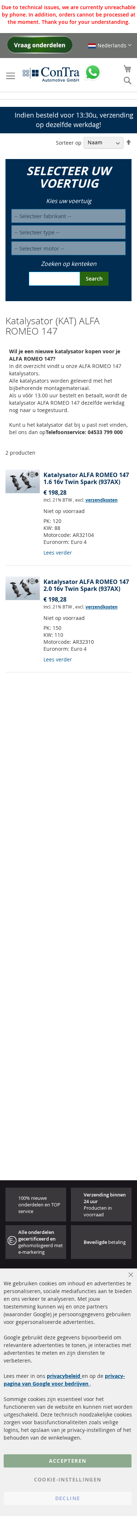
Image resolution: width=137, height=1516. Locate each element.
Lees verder (57, 552)
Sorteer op (68, 142)
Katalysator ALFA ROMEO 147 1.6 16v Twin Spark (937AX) (86, 478)
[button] (110, 45)
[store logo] (51, 74)
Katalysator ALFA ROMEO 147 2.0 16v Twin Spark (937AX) (86, 585)
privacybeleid (64, 1375)
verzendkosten (101, 500)
